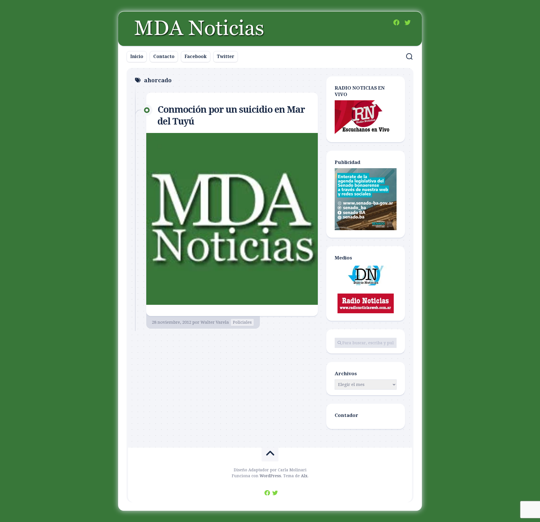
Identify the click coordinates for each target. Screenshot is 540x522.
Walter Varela (215, 322)
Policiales (242, 322)
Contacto (163, 56)
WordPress (270, 476)
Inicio (136, 56)
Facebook (195, 56)
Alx (304, 476)
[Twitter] (407, 22)
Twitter (225, 56)
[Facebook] (396, 22)
